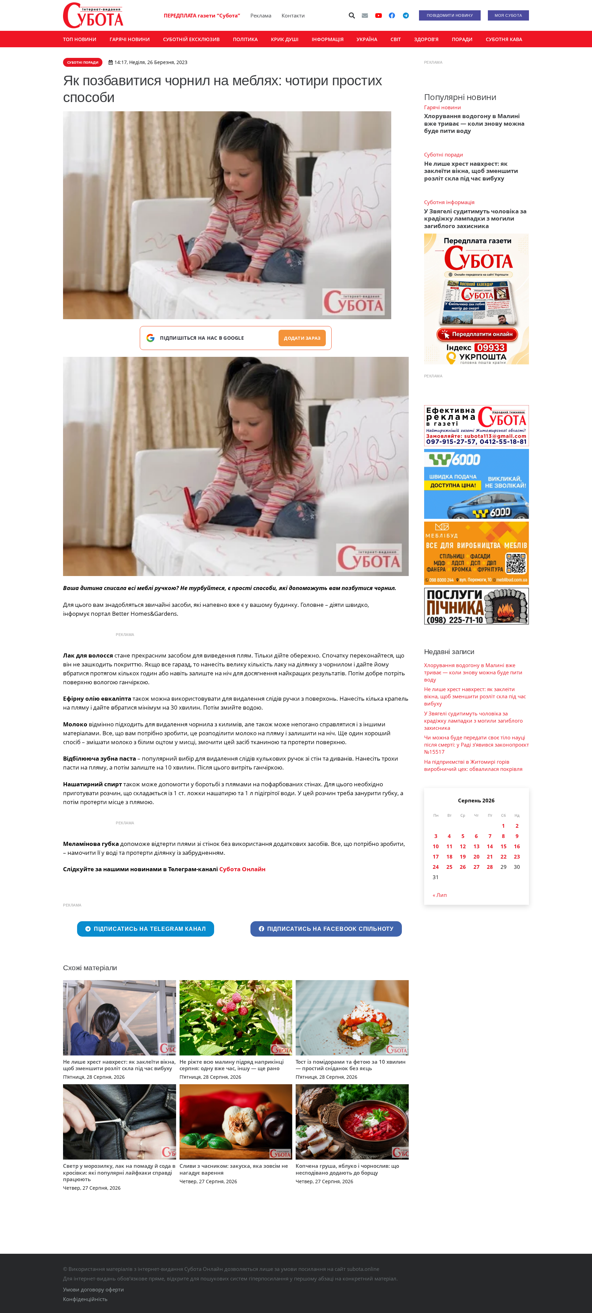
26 (463, 866)
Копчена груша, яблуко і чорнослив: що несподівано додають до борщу (347, 1169)
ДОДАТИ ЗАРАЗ (302, 338)
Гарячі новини (442, 107)
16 (517, 846)
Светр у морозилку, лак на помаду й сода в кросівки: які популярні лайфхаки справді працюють (119, 1172)
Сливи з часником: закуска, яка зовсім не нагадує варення (234, 1169)
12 (463, 846)
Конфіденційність (85, 1299)
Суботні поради (443, 154)
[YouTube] (378, 15)
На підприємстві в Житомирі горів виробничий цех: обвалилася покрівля (473, 765)
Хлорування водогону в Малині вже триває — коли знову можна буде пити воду (474, 123)
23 (517, 856)
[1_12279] (236, 466)
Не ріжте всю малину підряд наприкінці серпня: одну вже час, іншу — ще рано (232, 1065)
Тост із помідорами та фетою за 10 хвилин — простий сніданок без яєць (351, 1065)
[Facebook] (392, 15)
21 (490, 856)
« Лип (440, 894)
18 (449, 856)
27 (476, 866)
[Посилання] (93, 15)
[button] (352, 15)
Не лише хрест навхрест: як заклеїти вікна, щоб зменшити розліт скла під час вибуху (119, 1065)
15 (504, 846)
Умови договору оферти (93, 1289)
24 (436, 866)
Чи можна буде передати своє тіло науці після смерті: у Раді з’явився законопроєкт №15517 (476, 744)
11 (449, 846)
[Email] (365, 15)
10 (436, 846)
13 (476, 846)
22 (504, 856)
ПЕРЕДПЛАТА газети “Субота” (202, 15)
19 (463, 856)
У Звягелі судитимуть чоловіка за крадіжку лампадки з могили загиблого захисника (475, 218)
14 (490, 846)
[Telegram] (405, 15)
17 (436, 856)
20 (476, 856)
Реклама (260, 15)
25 (449, 866)
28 (490, 866)
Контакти (293, 15)
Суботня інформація (449, 202)
